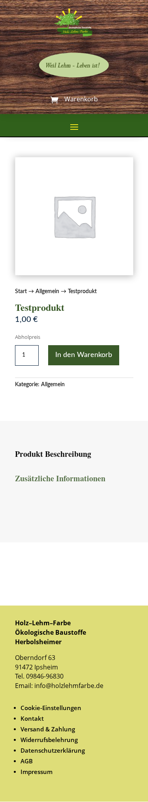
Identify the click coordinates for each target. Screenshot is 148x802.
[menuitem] (77, 708)
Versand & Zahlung (48, 729)
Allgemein (47, 291)
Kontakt (32, 718)
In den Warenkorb (83, 355)
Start (21, 291)
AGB (27, 761)
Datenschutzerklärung (53, 750)
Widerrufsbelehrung (49, 740)
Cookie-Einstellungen (51, 708)
